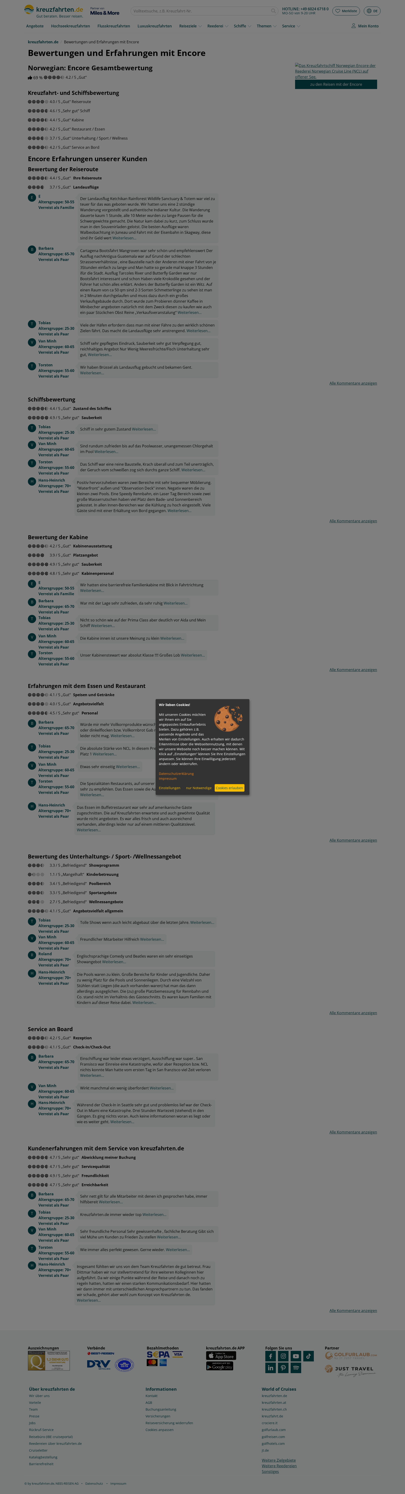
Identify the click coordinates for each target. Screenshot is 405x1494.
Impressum (168, 778)
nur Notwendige (199, 788)
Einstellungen (169, 788)
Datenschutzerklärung (176, 773)
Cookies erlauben (229, 788)
